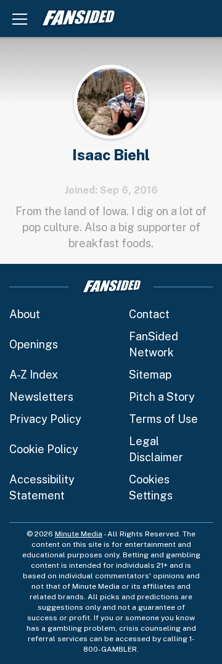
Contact (149, 314)
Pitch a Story (162, 396)
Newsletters (41, 396)
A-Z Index (33, 374)
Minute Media (78, 534)
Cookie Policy (43, 449)
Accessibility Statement (42, 487)
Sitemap (150, 374)
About (24, 314)
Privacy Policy (45, 418)
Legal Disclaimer (156, 449)
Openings (33, 344)
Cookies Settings (151, 487)
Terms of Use (163, 418)
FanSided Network (153, 344)
